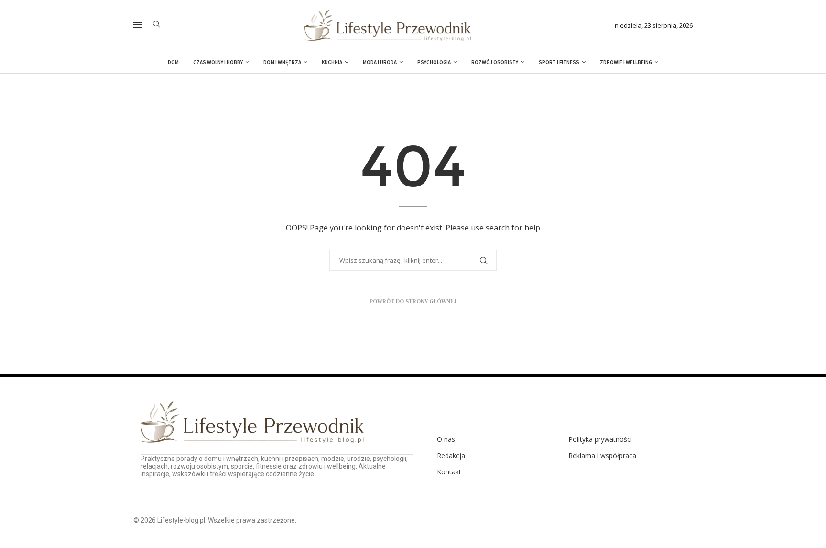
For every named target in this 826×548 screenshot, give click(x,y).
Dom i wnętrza (282, 62)
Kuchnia (332, 62)
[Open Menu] (137, 25)
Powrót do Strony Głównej (413, 301)
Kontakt (449, 472)
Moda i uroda (380, 62)
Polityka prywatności (600, 439)
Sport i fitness (559, 62)
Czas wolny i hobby (218, 62)
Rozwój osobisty (494, 62)
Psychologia (434, 62)
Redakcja (451, 455)
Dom (173, 62)
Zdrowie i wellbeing (626, 62)
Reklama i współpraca (602, 455)
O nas (446, 439)
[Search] (156, 25)
